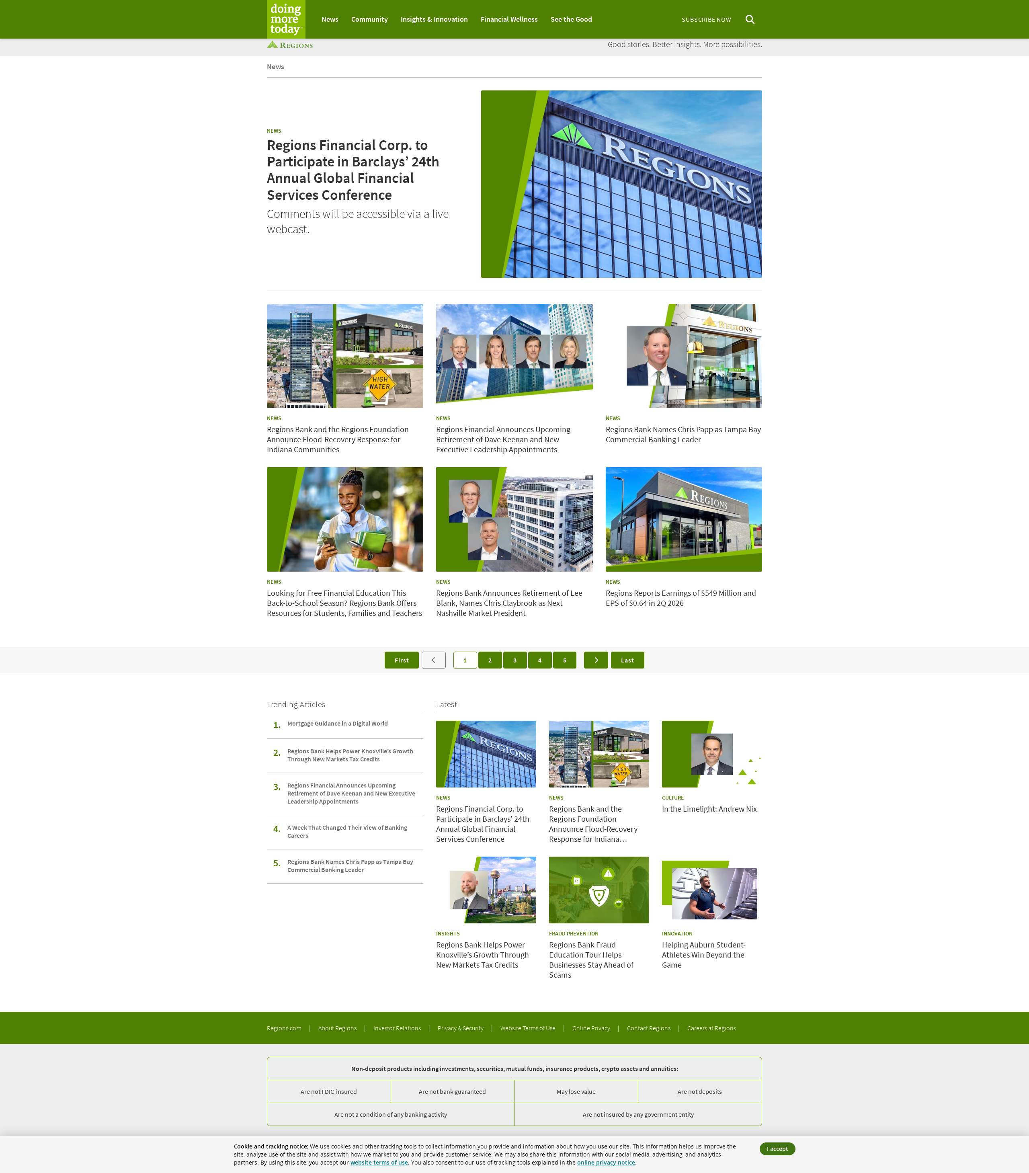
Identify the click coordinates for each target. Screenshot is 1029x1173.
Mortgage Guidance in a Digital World (337, 723)
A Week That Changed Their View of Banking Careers (347, 831)
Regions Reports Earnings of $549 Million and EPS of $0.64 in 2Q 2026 (681, 598)
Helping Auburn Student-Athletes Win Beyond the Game (704, 954)
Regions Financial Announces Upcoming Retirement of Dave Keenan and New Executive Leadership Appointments (503, 439)
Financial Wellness (509, 19)
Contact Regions (649, 1028)
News (330, 19)
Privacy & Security (461, 1028)
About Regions (338, 1028)
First (402, 660)
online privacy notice (606, 1162)
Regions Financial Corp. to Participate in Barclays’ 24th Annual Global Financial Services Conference (353, 170)
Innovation (677, 933)
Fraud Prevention (574, 933)
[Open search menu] (750, 19)
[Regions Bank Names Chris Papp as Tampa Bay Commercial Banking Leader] (684, 356)
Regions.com (285, 1028)
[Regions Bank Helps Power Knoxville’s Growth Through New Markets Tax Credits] (486, 890)
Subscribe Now (706, 19)
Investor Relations (397, 1028)
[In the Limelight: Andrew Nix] (712, 754)
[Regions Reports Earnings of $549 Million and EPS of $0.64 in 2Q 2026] (684, 519)
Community (369, 19)
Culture (673, 797)
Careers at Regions (711, 1028)
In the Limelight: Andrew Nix (709, 809)
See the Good (571, 19)
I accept (777, 1148)
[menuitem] (330, 19)
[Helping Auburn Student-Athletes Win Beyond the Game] (712, 890)
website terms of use (379, 1162)
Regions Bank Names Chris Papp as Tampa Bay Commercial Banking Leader (683, 434)
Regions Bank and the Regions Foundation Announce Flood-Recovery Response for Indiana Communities (338, 439)
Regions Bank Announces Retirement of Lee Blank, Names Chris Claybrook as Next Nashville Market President (509, 603)
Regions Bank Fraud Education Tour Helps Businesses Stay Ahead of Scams (591, 959)
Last (627, 660)
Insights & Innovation (434, 19)
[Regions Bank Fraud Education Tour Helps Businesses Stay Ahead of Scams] (599, 890)
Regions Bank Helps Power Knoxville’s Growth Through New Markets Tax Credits (350, 755)
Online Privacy (591, 1028)
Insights (448, 933)
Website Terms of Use (528, 1028)
